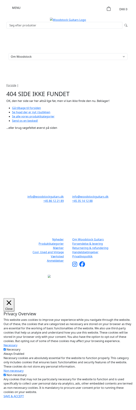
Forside (11, 85)
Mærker (58, 248)
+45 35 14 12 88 (82, 201)
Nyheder (58, 239)
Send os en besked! (25, 121)
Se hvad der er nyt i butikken (31, 112)
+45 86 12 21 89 (53, 201)
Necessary (13, 349)
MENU (16, 8)
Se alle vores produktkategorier (33, 116)
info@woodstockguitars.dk (45, 197)
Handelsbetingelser (85, 252)
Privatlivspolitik (82, 256)
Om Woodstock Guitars (88, 239)
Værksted (57, 256)
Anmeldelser (55, 261)
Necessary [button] (10, 345)
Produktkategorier (51, 244)
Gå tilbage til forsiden (26, 108)
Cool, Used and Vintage (48, 252)
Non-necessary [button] (14, 371)
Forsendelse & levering (87, 244)
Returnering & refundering (90, 248)
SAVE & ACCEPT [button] (14, 396)
